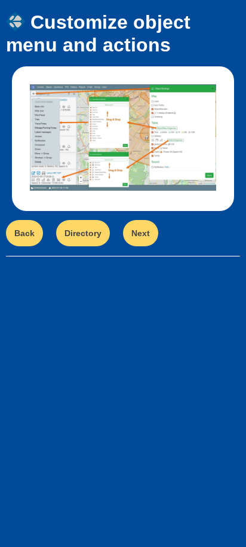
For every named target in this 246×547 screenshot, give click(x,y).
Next (140, 233)
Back (24, 233)
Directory (83, 233)
